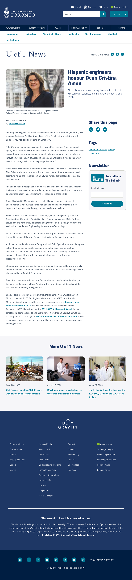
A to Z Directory (45, 495)
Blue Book (112, 33)
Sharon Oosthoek (17, 123)
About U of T (44, 449)
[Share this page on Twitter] (91, 129)
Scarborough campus (106, 459)
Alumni (58, 28)
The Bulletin (73, 33)
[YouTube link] (47, 559)
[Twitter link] (112, 54)
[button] (119, 14)
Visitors (121, 28)
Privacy (71, 459)
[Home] (20, 12)
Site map (72, 470)
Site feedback (74, 464)
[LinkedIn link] (56, 559)
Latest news (12, 33)
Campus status (121, 7)
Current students (37, 28)
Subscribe (107, 203)
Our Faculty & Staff (98, 149)
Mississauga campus (106, 454)
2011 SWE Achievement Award (57, 309)
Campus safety (103, 470)
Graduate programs (47, 470)
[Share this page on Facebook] (98, 129)
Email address (97, 188)
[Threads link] (83, 559)
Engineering (94, 153)
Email (78, 7)
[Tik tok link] (65, 559)
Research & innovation (49, 475)
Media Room (13, 40)
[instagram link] (122, 54)
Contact (71, 444)
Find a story (30, 33)
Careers (71, 449)
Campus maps (103, 464)
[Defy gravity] (68, 423)
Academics (44, 459)
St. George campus (105, 449)
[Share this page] (105, 129)
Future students (13, 28)
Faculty (111, 149)
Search (103, 14)
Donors (100, 28)
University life (45, 480)
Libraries (42, 485)
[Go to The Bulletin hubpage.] (97, 178)
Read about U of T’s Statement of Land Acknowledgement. (68, 535)
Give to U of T (45, 454)
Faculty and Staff (79, 28)
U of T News (26, 54)
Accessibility (73, 454)
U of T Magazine (93, 33)
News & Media (45, 444)
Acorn (106, 7)
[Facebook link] (117, 54)
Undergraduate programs (50, 464)
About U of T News (52, 33)
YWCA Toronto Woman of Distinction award (56, 316)
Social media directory (102, 560)
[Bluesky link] (74, 559)
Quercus (92, 7)
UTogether (43, 490)
